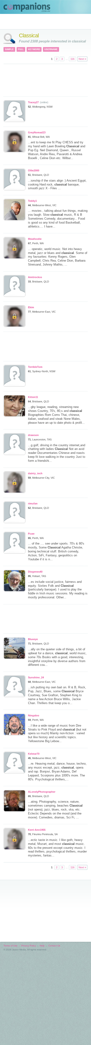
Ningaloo (33, 715)
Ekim (31, 307)
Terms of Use (11, 945)
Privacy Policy (28, 945)
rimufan (33, 503)
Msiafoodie (35, 238)
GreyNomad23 (37, 132)
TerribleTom (35, 366)
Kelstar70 (33, 753)
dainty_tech (35, 473)
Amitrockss (35, 277)
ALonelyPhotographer (41, 791)
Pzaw (31, 533)
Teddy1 (32, 200)
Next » (82, 59)
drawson (33, 435)
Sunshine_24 (36, 677)
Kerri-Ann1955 (37, 829)
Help (42, 945)
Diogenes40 (35, 571)
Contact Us (54, 945)
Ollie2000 (33, 170)
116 (72, 59)
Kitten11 (33, 397)
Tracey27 (33, 102)
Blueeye (33, 639)
